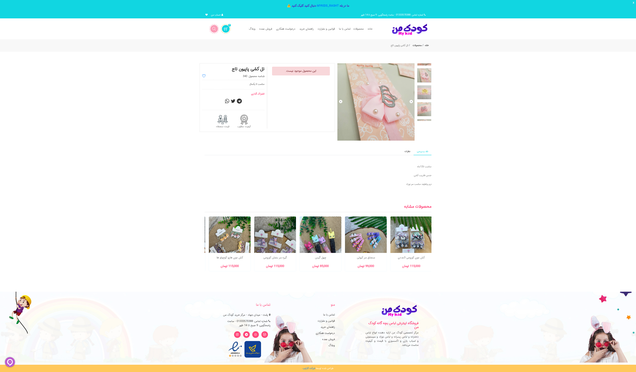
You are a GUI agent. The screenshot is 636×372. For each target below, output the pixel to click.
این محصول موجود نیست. (301, 71)
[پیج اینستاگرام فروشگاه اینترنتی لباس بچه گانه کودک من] (237, 334)
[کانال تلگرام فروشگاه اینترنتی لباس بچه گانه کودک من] (246, 334)
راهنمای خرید (327, 327)
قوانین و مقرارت (326, 321)
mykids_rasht (328, 5)
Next (411, 101)
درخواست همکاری (325, 333)
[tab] (422, 151)
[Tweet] (233, 102)
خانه (427, 45)
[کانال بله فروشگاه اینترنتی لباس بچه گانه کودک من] (264, 334)
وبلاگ (331, 345)
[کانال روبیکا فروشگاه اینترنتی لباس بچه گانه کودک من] (255, 334)
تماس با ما (329, 315)
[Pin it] (239, 102)
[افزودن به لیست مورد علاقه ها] (204, 76)
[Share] (227, 102)
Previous (340, 101)
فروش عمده (328, 339)
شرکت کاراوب (309, 368)
